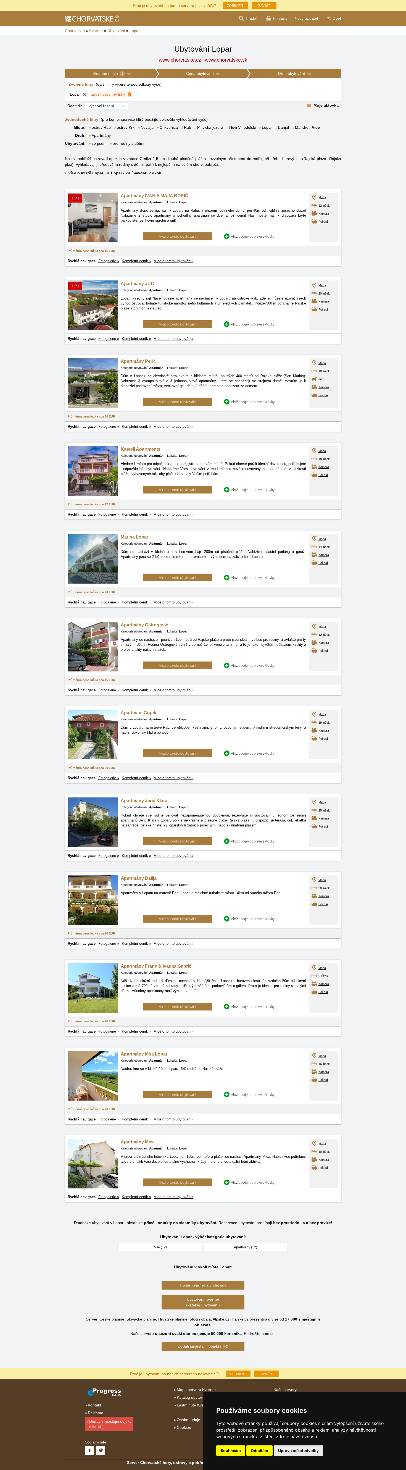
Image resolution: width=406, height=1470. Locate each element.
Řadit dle (75, 106)
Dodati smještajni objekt (110, 1424)
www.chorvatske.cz (180, 60)
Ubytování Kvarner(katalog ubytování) (203, 1302)
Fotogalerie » (108, 261)
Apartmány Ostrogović (144, 625)
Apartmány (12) (245, 1247)
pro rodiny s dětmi (128, 143)
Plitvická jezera (210, 127)
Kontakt (94, 1405)
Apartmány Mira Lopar (144, 1054)
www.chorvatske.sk (226, 60)
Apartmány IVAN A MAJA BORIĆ (154, 195)
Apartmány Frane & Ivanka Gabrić (156, 966)
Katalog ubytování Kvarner (200, 1397)
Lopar (267, 127)
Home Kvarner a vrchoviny (203, 1285)
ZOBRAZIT (235, 5)
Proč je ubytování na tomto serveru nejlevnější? (174, 5)
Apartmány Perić (138, 361)
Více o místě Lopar (85, 173)
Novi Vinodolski (242, 127)
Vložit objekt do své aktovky (253, 236)
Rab (187, 127)
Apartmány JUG (137, 283)
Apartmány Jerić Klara (144, 800)
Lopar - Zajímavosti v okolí (136, 173)
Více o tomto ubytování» (173, 261)
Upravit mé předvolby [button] (298, 1450)
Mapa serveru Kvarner (196, 1389)
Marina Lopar (134, 537)
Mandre (302, 127)
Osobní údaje (188, 1420)
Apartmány (101, 135)
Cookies (184, 1427)
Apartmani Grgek (138, 712)
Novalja (147, 127)
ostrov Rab (101, 127)
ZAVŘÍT (264, 5)
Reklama (95, 1413)
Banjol (283, 127)
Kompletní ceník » (136, 261)
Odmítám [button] (259, 1450)
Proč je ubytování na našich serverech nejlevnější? (174, 1373)
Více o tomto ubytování (177, 236)
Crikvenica (169, 127)
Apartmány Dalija (139, 878)
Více (316, 127)
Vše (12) (160, 1247)
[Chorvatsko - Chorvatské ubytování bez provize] (92, 18)
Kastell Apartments (140, 449)
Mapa (322, 197)
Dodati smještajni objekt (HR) (203, 1346)
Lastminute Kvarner (194, 1405)
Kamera (323, 213)
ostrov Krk (126, 127)
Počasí (323, 221)
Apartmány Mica (138, 1142)
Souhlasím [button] (231, 1450)
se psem (99, 143)
